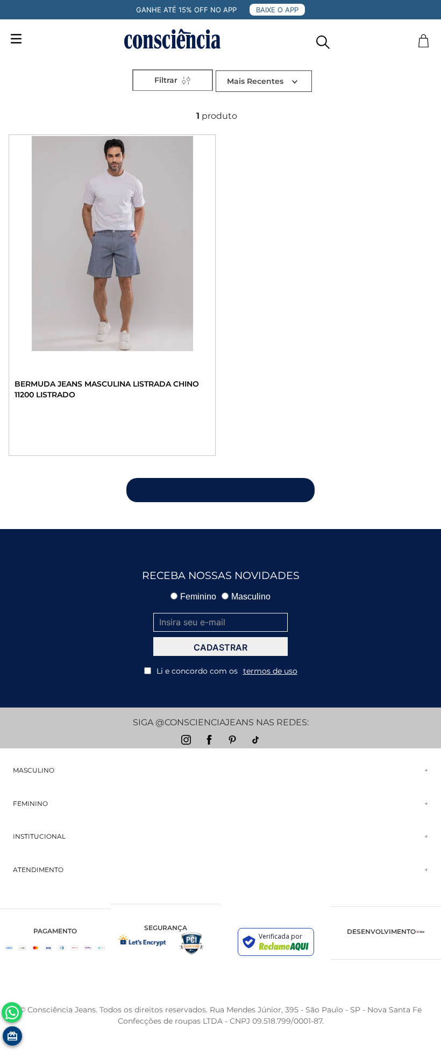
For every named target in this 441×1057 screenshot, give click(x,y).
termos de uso (270, 671)
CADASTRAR (220, 647)
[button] (323, 39)
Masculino (251, 596)
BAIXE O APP (277, 9)
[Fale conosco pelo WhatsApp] (12, 1012)
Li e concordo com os (227, 671)
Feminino (198, 596)
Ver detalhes (68, 428)
